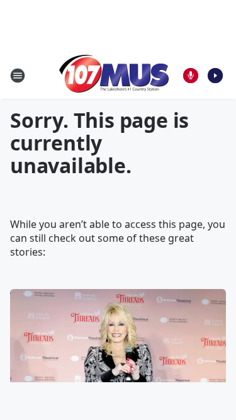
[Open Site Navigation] (17, 75)
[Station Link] (114, 75)
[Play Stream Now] (215, 75)
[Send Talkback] (190, 75)
